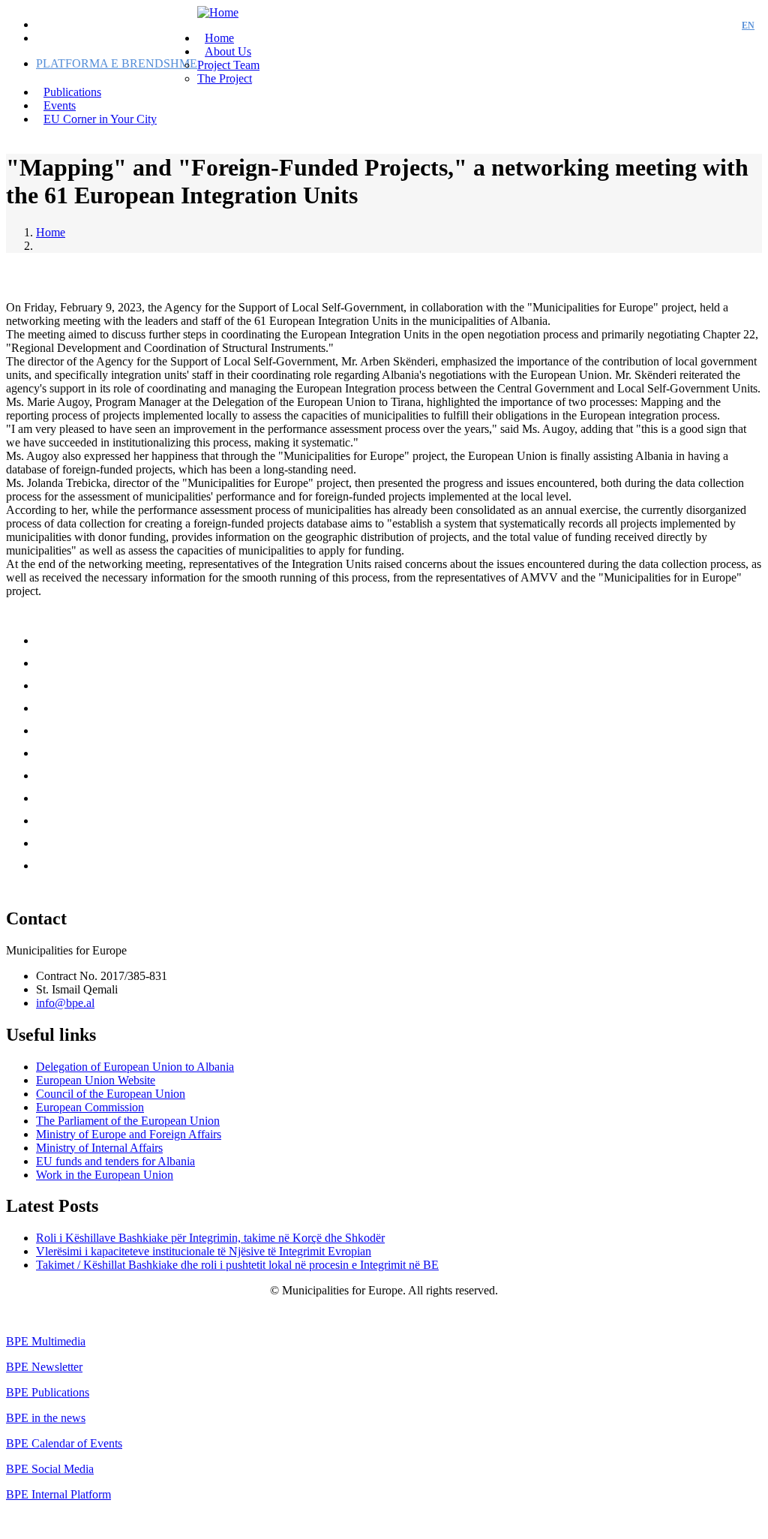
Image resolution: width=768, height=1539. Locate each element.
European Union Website (95, 1080)
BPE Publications (47, 1392)
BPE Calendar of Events (64, 1443)
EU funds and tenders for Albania (115, 1161)
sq (721, 25)
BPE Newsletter (44, 1366)
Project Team (228, 65)
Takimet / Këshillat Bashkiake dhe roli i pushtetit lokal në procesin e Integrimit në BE (237, 1264)
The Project (224, 78)
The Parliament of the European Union (128, 1120)
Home (50, 232)
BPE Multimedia (46, 1341)
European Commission (90, 1107)
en (748, 25)
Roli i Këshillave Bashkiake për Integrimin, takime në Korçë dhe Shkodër (210, 1237)
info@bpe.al (65, 1002)
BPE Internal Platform (58, 1494)
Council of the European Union (110, 1093)
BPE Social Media (50, 1468)
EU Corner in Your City (100, 119)
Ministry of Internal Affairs (99, 1147)
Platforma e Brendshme (116, 63)
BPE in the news (46, 1417)
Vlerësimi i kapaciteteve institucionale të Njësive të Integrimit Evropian (203, 1251)
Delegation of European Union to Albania (135, 1066)
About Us (228, 51)
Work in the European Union (104, 1174)
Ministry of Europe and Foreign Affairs (128, 1134)
